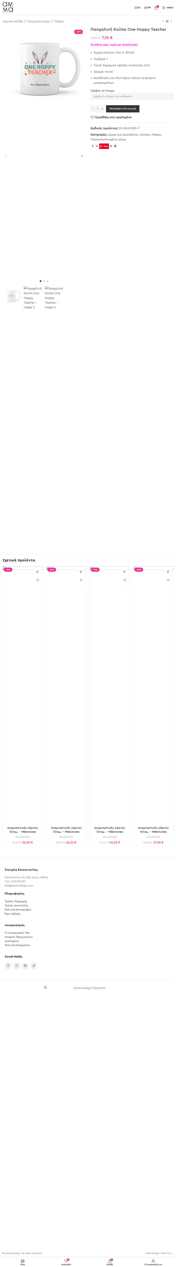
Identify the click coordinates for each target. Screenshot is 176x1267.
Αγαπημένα (12, 941)
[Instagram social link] (16, 965)
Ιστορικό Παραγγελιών (19, 937)
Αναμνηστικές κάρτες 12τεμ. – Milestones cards (22, 832)
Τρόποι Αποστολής (16, 905)
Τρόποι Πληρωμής (16, 901)
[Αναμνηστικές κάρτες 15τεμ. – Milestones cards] (153, 695)
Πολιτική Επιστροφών (18, 909)
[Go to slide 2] (44, 281)
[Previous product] (163, 21)
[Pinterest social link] (25, 965)
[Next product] (171, 21)
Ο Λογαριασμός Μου (17, 933)
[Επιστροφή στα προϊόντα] (167, 21)
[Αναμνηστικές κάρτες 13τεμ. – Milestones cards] (66, 695)
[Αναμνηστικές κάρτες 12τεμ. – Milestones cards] (23, 695)
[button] (6, 155)
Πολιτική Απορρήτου (17, 945)
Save (106, 146)
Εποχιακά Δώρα (39, 21)
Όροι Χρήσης (12, 914)
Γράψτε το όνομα (102, 90)
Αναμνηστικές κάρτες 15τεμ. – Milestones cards (153, 832)
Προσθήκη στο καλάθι (122, 109)
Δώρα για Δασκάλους (123, 134)
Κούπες (145, 134)
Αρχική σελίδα (13, 21)
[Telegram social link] (115, 146)
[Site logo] (8, 7)
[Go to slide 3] (47, 281)
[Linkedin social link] (111, 146)
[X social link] (97, 146)
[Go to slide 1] (40, 281)
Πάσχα (59, 21)
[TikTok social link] (33, 965)
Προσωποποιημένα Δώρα (108, 139)
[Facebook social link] (93, 146)
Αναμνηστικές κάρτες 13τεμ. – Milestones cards (66, 832)
